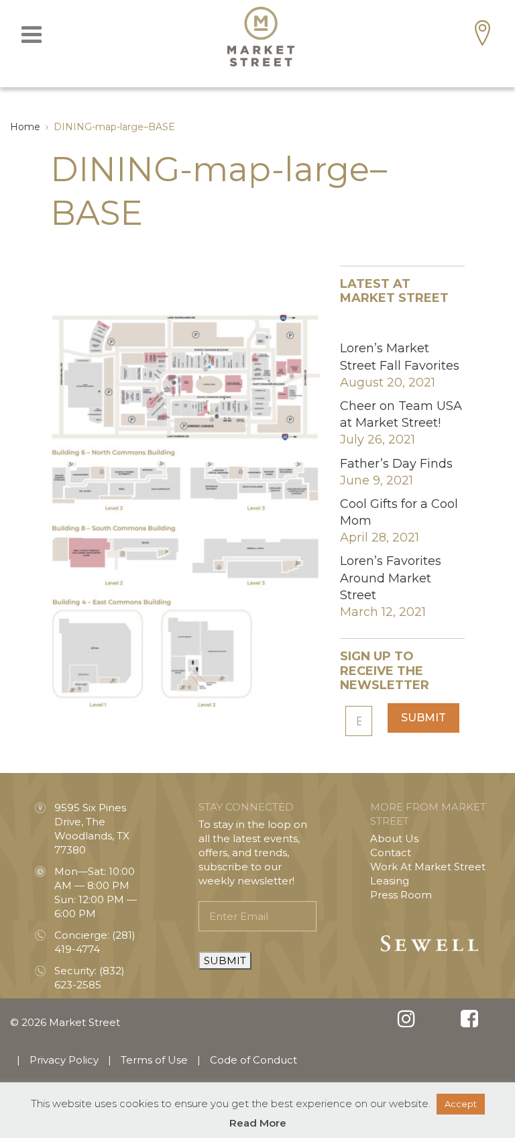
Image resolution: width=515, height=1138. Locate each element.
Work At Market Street (427, 866)
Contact (390, 852)
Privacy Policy (64, 1059)
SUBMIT (225, 960)
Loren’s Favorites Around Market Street (390, 578)
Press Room (401, 894)
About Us (394, 838)
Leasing (389, 880)
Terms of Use (154, 1059)
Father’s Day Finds (396, 463)
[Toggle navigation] (31, 34)
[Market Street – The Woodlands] (260, 36)
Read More (257, 1123)
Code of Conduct (253, 1059)
